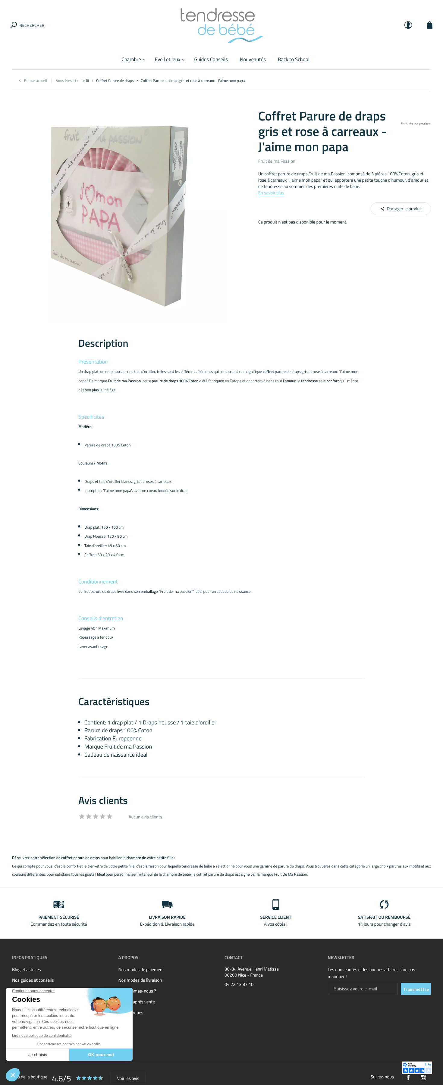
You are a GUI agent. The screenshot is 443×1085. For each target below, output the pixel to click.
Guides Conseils (211, 59)
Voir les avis (128, 1078)
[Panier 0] (429, 25)
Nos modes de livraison (140, 980)
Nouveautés (253, 59)
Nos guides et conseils (33, 980)
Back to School (293, 59)
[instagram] (423, 1077)
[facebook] (408, 1077)
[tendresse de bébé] (221, 25)
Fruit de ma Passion (276, 161)
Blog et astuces (26, 969)
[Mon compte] (408, 25)
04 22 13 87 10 (239, 984)
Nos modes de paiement (141, 969)
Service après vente (136, 1001)
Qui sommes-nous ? (137, 990)
